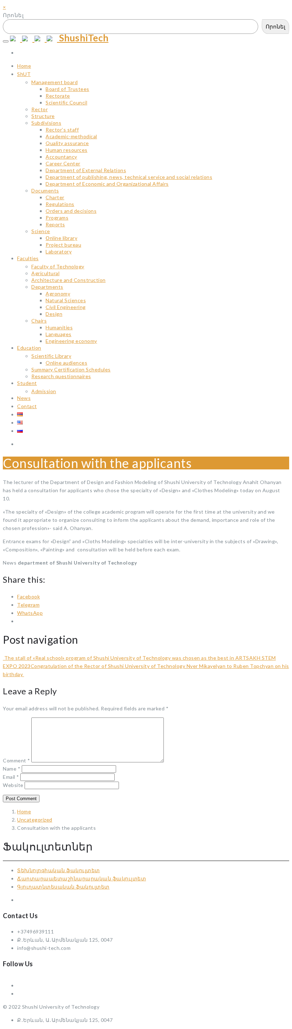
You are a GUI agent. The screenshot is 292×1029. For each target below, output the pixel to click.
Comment (16, 760)
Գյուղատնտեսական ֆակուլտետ (63, 887)
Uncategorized (34, 820)
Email (11, 777)
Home (24, 811)
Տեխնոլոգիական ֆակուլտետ (58, 870)
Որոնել (13, 15)
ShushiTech (83, 37)
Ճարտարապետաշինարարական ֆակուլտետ (81, 878)
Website (13, 785)
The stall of (18, 658)
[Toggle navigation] (6, 41)
